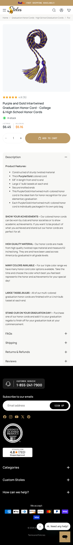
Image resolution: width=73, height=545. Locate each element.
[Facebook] (5, 417)
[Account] (61, 10)
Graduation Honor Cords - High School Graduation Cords (37, 17)
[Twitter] (23, 417)
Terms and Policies (36, 535)
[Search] (54, 10)
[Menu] (4, 10)
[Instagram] (11, 417)
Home (5, 17)
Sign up (59, 405)
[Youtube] (17, 417)
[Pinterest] (29, 417)
